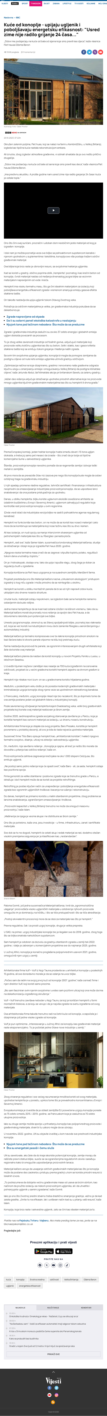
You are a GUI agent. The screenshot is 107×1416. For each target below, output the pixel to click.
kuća (8, 1279)
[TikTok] (67, 1265)
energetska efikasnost (29, 1285)
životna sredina (37, 1279)
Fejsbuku (24, 1220)
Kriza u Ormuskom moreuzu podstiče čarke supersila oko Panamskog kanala (45, 1331)
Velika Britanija (71, 1279)
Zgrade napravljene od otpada (25, 316)
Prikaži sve (53, 1354)
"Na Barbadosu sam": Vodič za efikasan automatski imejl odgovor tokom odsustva (47, 1323)
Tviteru (34, 1220)
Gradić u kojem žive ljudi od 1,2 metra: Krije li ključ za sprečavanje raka (42, 1346)
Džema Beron (90, 1279)
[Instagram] (60, 1265)
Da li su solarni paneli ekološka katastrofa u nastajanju (41, 320)
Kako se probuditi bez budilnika (23, 1338)
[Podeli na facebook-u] (83, 52)
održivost (54, 1279)
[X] (46, 1265)
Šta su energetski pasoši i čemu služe (30, 1148)
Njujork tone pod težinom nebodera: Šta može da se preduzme (46, 324)
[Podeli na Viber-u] (95, 52)
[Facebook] (39, 1265)
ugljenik (10, 1285)
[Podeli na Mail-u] (100, 52)
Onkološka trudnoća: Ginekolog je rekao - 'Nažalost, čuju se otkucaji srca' (43, 1316)
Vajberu (44, 1220)
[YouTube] (53, 1265)
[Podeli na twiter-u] (89, 52)
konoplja (20, 1279)
